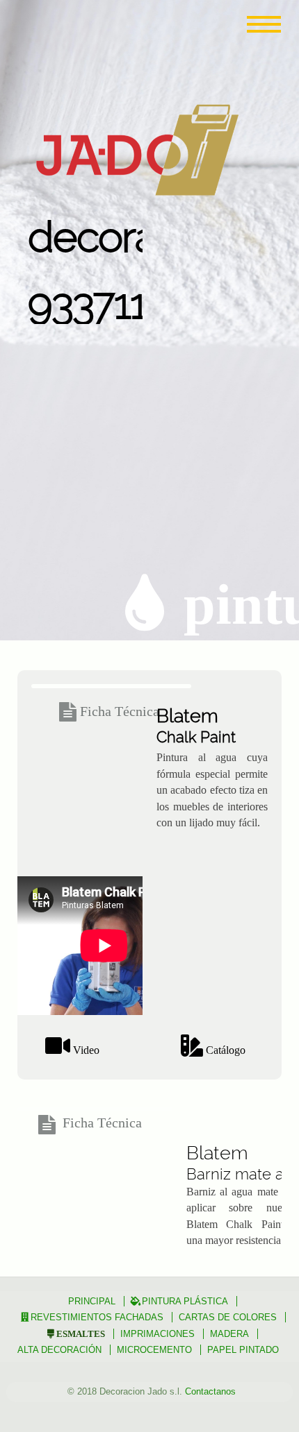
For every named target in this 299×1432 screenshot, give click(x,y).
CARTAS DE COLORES (228, 1317)
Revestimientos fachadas (97, 1317)
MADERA (229, 1334)
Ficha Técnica (119, 711)
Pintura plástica (185, 1301)
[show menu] (260, 24)
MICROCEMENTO (154, 1350)
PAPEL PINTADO (243, 1350)
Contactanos (210, 1391)
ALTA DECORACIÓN (59, 1350)
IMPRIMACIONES (157, 1334)
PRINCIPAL (91, 1301)
